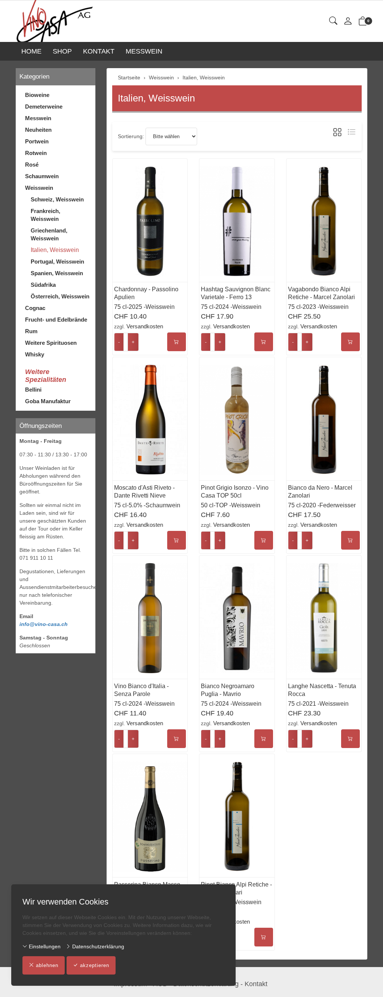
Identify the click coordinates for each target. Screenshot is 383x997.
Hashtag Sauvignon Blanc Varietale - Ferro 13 (235, 293)
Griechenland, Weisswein (49, 234)
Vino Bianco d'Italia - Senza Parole (141, 690)
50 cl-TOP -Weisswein (230, 505)
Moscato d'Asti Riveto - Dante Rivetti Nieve (144, 491)
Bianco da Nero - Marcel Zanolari (320, 491)
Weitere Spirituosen (51, 343)
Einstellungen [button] (44, 946)
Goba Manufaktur (48, 401)
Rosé (32, 164)
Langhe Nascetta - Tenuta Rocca (322, 690)
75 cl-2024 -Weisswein (231, 307)
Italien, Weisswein (156, 98)
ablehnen (47, 965)
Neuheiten (38, 130)
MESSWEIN (144, 51)
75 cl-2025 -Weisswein (144, 307)
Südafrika (43, 285)
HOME (31, 51)
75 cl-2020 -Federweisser (322, 505)
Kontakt (256, 984)
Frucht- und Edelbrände (56, 319)
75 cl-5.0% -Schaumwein (147, 505)
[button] (333, 21)
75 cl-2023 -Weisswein (318, 307)
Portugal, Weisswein (57, 261)
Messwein (38, 118)
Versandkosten (144, 326)
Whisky (34, 354)
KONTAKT (98, 51)
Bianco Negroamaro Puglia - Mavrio (227, 690)
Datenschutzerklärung (97, 946)
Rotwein (36, 153)
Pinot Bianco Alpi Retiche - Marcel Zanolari (236, 888)
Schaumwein (42, 176)
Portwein (37, 141)
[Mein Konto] (348, 21)
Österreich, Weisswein (60, 296)
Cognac (35, 308)
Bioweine (37, 95)
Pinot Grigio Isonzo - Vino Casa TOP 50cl (235, 491)
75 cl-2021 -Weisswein (318, 703)
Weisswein (39, 188)
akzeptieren (94, 965)
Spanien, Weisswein (57, 273)
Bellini (33, 389)
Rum (31, 331)
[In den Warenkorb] (176, 341)
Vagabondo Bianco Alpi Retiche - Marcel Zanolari (321, 293)
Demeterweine (43, 106)
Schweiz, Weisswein (57, 199)
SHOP (62, 51)
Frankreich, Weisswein (45, 215)
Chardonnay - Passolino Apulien (146, 293)
